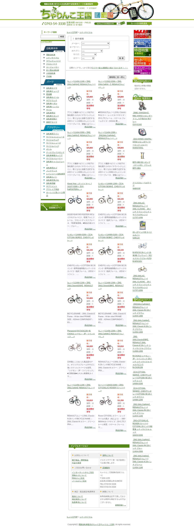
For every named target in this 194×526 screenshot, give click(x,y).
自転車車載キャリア (54, 155)
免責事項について (79, 502)
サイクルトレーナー (54, 158)
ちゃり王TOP (72, 32)
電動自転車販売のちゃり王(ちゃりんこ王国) (96, 524)
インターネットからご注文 (83, 472)
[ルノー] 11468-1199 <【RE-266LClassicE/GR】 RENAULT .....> (80, 286)
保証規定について (79, 499)
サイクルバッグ (52, 146)
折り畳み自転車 (52, 70)
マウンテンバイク (53, 61)
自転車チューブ (52, 91)
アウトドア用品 (52, 189)
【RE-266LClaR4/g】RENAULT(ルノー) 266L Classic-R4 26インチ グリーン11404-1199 (142, 410)
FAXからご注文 (78, 478)
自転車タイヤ (51, 88)
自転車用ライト (52, 134)
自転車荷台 (50, 113)
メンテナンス (51, 171)
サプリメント (51, 186)
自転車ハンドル (52, 107)
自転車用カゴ (51, 168)
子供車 (49, 76)
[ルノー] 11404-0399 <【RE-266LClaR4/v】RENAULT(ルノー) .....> (81, 135)
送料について (107, 455)
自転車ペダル (51, 103)
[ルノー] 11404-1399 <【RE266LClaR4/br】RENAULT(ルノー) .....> (107, 135)
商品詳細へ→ (90, 127)
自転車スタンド (52, 116)
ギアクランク (51, 100)
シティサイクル (52, 58)
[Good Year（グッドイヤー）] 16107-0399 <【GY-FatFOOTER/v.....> (79, 186)
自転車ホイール (52, 97)
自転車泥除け (51, 119)
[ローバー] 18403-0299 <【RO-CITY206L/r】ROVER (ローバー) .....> (111, 388)
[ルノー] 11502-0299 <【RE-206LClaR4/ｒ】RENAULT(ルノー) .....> (111, 84)
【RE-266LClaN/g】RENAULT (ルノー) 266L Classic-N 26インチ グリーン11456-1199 (142, 462)
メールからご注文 (79, 481)
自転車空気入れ (52, 180)
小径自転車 (50, 73)
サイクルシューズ (53, 143)
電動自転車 (50, 55)
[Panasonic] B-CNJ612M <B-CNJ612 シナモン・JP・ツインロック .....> (81, 334)
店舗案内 (106, 468)
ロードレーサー (52, 67)
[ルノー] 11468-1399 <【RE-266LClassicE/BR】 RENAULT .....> (111, 286)
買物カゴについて (79, 475)
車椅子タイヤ (51, 122)
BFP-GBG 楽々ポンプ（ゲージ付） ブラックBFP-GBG (142, 165)
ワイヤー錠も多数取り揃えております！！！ (110, 68)
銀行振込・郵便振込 (80, 460)
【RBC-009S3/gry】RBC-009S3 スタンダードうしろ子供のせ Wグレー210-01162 (142, 118)
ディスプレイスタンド (55, 152)
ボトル (49, 149)
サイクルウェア (52, 140)
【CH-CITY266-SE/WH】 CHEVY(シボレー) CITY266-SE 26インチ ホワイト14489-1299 (142, 394)
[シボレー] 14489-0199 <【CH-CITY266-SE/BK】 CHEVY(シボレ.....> (111, 237)
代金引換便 (76, 463)
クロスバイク (51, 64)
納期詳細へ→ (120, 505)
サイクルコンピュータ (55, 137)
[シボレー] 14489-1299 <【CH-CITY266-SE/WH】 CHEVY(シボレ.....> (111, 186)
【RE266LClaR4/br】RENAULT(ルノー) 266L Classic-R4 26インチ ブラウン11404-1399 (142, 310)
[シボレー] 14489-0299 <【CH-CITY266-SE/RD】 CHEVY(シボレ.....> (80, 237)
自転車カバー (51, 177)
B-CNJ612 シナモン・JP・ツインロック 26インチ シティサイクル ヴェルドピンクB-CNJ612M (142, 362)
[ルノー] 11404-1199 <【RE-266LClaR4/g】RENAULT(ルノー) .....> (81, 84)
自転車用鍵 (50, 183)
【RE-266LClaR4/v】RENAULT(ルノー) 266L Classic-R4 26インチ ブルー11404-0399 (142, 445)
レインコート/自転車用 (55, 174)
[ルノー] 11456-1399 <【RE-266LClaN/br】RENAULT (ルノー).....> (111, 334)
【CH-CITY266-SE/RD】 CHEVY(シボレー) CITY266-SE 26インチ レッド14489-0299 (142, 378)
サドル (49, 110)
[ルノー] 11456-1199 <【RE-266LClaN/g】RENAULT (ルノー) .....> (81, 388)
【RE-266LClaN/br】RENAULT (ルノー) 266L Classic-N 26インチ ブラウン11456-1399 (142, 326)
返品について (77, 496)
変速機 (49, 94)
